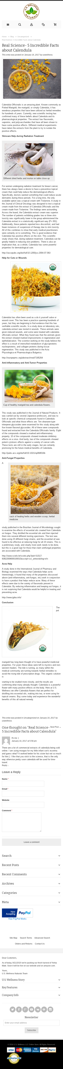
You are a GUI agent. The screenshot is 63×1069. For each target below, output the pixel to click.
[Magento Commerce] (31, 11)
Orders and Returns (23, 944)
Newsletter (31, 1017)
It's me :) (15, 738)
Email (5, 789)
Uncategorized (30, 718)
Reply (4, 765)
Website (5, 800)
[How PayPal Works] (17, 910)
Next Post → (55, 727)
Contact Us (40, 944)
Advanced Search (42, 938)
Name (5, 779)
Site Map (13, 938)
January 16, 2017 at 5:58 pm (24, 741)
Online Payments (14, 1065)
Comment (6, 810)
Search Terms (26, 938)
